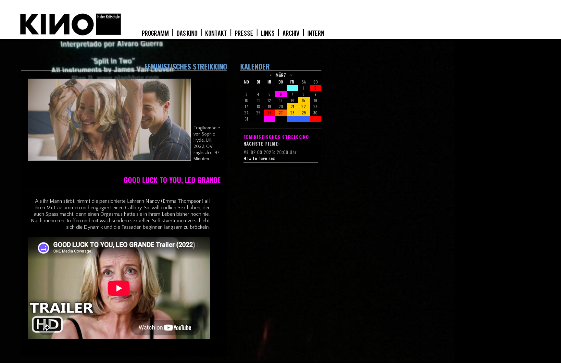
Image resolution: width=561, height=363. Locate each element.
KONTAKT (216, 33)
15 (303, 100)
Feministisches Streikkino (276, 137)
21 (292, 106)
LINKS (268, 33)
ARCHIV (291, 33)
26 (269, 112)
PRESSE (244, 33)
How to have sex (259, 158)
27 (281, 112)
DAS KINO (187, 33)
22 (303, 106)
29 (304, 112)
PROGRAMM (156, 33)
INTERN (316, 33)
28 (292, 112)
